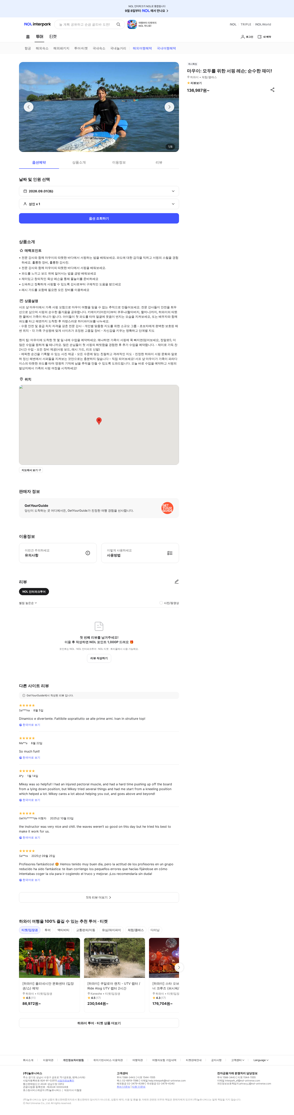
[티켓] (53, 36)
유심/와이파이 (111, 930)
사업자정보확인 (65, 1080)
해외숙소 (42, 48)
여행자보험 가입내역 (164, 1060)
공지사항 (216, 1060)
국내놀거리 (118, 48)
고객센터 (236, 1060)
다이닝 (155, 930)
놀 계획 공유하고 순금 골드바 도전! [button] (84, 24)
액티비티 (63, 930)
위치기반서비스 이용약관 (108, 1060)
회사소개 (28, 1060)
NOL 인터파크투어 (34, 591)
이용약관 (48, 1060)
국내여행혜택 (166, 48)
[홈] (27, 36)
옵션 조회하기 (99, 218)
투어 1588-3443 (126, 1077)
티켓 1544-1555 (146, 1077)
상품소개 (79, 162)
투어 (48, 930)
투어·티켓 (81, 48)
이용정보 (119, 162)
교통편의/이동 (85, 930)
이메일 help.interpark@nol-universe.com (163, 1080)
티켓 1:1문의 (138, 1086)
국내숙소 (99, 48)
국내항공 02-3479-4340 (161, 1083)
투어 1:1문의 (123, 1086)
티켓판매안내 (194, 1060)
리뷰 (159, 162)
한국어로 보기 (31, 724)
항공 (28, 48)
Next (179, 967)
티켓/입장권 (30, 930)
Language (260, 1060)
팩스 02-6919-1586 (127, 1080)
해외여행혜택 (142, 48)
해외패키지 (61, 48)
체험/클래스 (136, 930)
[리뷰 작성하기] (176, 581)
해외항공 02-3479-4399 (130, 1083)
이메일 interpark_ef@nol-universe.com (238, 1080)
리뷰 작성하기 (99, 658)
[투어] (39, 36)
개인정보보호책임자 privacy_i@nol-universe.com (244, 1083)
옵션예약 (39, 162)
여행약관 (137, 1060)
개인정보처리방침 (73, 1060)
